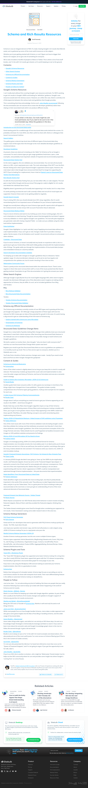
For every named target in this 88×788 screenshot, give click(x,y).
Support (30, 769)
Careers (76, 778)
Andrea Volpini (10, 438)
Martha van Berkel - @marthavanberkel (17, 601)
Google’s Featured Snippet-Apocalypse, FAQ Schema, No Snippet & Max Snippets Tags (32, 454)
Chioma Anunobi (16, 710)
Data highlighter (9, 226)
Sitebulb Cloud (32, 775)
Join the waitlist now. (56, 1)
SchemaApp (9, 366)
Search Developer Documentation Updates (18, 252)
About (75, 767)
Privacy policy (28, 783)
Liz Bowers (71, 710)
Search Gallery (8, 138)
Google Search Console (11, 197)
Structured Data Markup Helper (14, 211)
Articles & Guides (55, 764)
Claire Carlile (9, 456)
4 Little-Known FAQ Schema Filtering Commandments (21, 395)
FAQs (75, 775)
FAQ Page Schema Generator (13, 517)
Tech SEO (39, 29)
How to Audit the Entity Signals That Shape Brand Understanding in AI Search (17, 699)
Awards (76, 769)
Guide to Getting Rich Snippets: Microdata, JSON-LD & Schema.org (26, 379)
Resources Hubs (54, 778)
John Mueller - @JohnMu (12, 651)
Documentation (54, 767)
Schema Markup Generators (15, 80)
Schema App (8, 569)
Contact (76, 764)
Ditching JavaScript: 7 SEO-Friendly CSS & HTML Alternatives (44, 696)
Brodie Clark (9, 397)
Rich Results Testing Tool (11, 177)
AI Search (12, 693)
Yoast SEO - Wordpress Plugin (13, 553)
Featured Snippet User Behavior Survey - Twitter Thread (22, 495)
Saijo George (9, 519)
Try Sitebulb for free (33, 739)
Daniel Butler (9, 382)
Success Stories (54, 775)
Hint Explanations (55, 769)
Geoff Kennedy (36, 39)
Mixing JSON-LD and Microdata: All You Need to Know (22, 436)
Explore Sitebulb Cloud (74, 739)
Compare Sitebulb (33, 772)
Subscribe (76, 38)
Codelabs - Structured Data (13, 239)
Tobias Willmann (10, 420)
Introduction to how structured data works (17, 127)
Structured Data (30, 29)
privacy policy (69, 753)
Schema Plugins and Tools (14, 83)
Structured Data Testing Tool (13, 160)
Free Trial (82, 6)
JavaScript (40, 691)
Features (30, 764)
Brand (75, 772)
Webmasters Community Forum (14, 263)
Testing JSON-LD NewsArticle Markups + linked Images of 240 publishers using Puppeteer (33, 418)
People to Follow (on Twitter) (15, 86)
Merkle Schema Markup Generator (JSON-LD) (19, 533)
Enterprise (74, 691)
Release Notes (54, 772)
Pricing (63, 6)
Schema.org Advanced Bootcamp (15, 364)
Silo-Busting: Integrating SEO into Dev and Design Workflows (74, 696)
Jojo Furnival (43, 710)
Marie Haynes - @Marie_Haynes (14, 591)
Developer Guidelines (11, 149)
